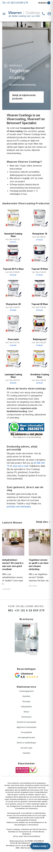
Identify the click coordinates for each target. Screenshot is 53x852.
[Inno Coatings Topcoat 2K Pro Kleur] (13, 253)
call (43, 14)
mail (49, 14)
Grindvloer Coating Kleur (39, 375)
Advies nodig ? (40, 846)
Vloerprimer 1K (39, 234)
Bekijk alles (42, 521)
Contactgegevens (26, 691)
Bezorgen (26, 701)
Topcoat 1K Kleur (39, 269)
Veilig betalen (26, 707)
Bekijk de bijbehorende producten (24, 97)
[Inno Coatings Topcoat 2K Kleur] (40, 289)
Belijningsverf (40, 339)
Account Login (26, 748)
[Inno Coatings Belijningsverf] (40, 324)
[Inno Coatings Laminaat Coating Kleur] (13, 359)
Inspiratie (26, 753)
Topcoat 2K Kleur (39, 304)
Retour (26, 712)
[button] (5, 65)
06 (35, 463)
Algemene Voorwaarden (26, 727)
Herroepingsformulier (26, 738)
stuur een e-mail (20, 466)
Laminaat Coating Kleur (13, 375)
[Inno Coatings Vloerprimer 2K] (13, 289)
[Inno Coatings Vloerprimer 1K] (40, 218)
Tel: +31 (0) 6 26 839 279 (15, 2)
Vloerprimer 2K (13, 304)
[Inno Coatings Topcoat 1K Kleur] (40, 253)
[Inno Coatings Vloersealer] (13, 324)
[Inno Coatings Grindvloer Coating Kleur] (40, 359)
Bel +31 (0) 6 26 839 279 (26, 610)
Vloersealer (13, 339)
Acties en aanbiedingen (26, 743)
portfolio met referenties (19, 506)
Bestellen (26, 696)
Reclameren (26, 717)
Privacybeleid (26, 732)
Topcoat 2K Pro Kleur (13, 269)
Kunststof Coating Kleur (13, 235)
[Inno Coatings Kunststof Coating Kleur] (13, 218)
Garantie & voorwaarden (26, 722)
